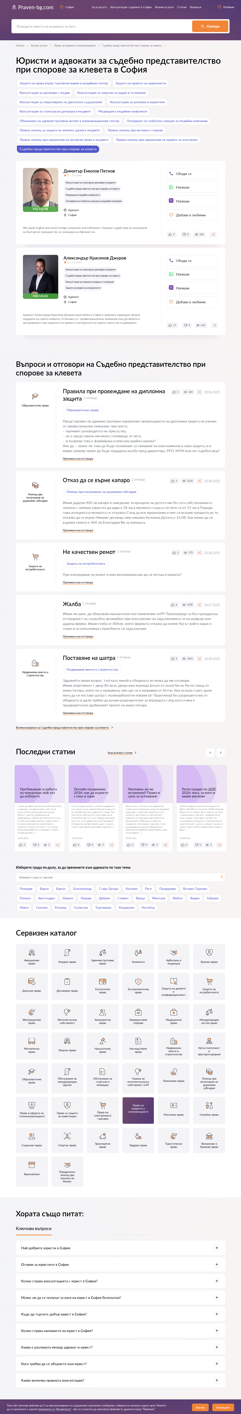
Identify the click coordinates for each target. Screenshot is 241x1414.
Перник (86, 898)
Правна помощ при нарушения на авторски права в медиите (64, 140)
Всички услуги (39, 45)
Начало (20, 45)
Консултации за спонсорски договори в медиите (55, 111)
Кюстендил (46, 898)
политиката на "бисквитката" (55, 1409)
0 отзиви (77, 175)
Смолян (41, 907)
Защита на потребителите (86, 563)
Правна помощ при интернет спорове (135, 130)
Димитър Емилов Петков (89, 170)
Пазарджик (167, 889)
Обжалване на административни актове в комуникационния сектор (69, 121)
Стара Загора (108, 889)
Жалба (72, 603)
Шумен (67, 898)
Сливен (123, 898)
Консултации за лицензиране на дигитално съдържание (61, 102)
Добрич (104, 898)
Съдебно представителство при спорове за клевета (58, 149)
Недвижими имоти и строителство (92, 669)
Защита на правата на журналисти (140, 83)
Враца (140, 898)
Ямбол (178, 898)
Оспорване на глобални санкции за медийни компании (167, 121)
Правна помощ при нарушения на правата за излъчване (157, 140)
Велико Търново (195, 889)
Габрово (213, 898)
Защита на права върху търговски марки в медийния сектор (64, 83)
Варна (44, 889)
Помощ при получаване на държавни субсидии (101, 492)
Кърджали (126, 907)
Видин (195, 898)
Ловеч (24, 907)
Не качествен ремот (89, 551)
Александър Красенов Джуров (95, 257)
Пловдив (26, 889)
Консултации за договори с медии (45, 93)
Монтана (158, 898)
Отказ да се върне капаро (96, 479)
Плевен (25, 898)
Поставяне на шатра (89, 657)
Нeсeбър (148, 907)
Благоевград (82, 889)
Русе (148, 889)
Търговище (103, 907)
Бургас (61, 889)
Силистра (81, 907)
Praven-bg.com (35, 7)
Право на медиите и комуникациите (75, 45)
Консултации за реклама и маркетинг (137, 102)
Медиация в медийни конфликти (122, 111)
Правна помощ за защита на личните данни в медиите (60, 130)
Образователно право (83, 410)
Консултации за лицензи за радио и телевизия (111, 93)
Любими (228, 7)
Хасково (132, 889)
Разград (60, 907)
